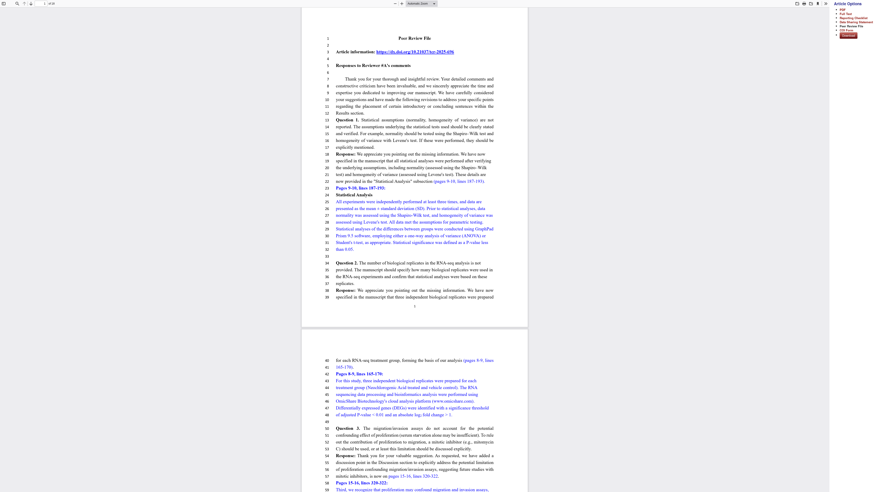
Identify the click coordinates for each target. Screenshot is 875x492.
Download (848, 35)
